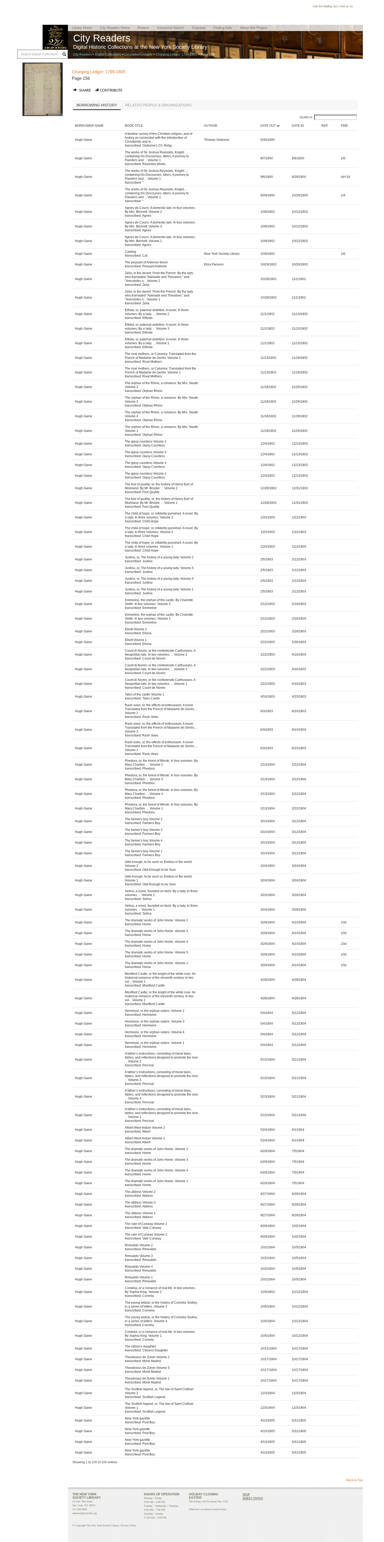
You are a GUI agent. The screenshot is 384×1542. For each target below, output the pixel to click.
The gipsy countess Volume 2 (145, 441)
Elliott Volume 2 (136, 629)
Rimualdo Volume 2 (139, 1245)
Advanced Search (170, 28)
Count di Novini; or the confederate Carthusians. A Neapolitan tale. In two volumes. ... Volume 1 (160, 682)
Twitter (361, 7)
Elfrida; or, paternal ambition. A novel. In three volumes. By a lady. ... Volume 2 (157, 312)
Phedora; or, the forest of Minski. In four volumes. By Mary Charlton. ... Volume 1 (161, 806)
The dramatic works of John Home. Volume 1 (156, 963)
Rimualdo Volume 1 (139, 1277)
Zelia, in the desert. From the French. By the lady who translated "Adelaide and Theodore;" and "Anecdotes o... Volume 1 (159, 295)
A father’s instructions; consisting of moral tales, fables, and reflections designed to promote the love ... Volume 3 (161, 1076)
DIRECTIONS (253, 1498)
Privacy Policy (128, 1525)
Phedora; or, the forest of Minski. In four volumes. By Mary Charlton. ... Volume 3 (161, 777)
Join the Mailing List (325, 6)
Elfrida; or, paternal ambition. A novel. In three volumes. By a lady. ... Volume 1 (157, 341)
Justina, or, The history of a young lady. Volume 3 (159, 568)
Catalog (130, 251)
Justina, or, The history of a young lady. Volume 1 (159, 589)
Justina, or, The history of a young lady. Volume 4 (159, 578)
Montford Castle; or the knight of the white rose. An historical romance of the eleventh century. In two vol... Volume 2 (160, 977)
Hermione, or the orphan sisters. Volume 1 (154, 1043)
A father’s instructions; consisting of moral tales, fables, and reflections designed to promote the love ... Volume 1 (161, 1113)
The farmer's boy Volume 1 (143, 851)
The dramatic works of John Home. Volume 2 (156, 920)
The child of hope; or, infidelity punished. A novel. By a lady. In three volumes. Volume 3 (161, 530)
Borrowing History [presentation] (97, 105)
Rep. (324, 126)
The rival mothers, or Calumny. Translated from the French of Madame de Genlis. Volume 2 (160, 356)
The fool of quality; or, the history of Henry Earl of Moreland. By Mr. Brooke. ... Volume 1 (159, 501)
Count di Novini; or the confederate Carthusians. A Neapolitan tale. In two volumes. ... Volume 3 (160, 667)
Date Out (268, 126)
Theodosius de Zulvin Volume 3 (147, 1368)
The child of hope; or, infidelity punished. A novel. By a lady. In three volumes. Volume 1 (161, 544)
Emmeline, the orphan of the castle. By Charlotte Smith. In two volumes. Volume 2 (159, 602)
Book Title (134, 126)
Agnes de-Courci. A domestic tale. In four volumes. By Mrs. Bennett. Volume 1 (160, 239)
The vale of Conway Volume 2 (146, 1224)
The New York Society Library (55, 37)
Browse (143, 28)
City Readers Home (115, 28)
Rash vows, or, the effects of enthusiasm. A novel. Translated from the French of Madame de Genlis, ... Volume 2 (161, 709)
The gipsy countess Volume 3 (145, 452)
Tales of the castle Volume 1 (144, 694)
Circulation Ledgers (138, 54)
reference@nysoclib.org (84, 1513)
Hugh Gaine (83, 140)
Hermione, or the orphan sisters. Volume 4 (154, 1032)
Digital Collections (108, 54)
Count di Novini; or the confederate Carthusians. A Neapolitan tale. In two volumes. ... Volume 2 (160, 652)
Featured (198, 28)
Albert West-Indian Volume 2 (145, 1127)
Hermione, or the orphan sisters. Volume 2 (154, 1011)
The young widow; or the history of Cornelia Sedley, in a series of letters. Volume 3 (161, 1304)
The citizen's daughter (140, 1346)
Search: (306, 117)
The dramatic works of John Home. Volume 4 (156, 942)
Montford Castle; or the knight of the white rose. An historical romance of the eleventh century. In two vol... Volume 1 (160, 996)
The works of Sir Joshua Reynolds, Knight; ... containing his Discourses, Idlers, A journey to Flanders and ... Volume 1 (157, 156)
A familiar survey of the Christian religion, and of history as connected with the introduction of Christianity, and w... (158, 137)
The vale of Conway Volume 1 (146, 1234)
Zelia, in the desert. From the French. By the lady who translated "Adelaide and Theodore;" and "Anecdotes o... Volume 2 (159, 277)
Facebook (356, 7)
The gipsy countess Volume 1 (145, 473)
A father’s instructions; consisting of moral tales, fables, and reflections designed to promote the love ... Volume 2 (161, 1057)
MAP (246, 1494)
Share (84, 90)
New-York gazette (137, 1418)
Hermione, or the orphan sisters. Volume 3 (154, 1021)
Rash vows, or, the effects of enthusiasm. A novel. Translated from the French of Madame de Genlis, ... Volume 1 (161, 746)
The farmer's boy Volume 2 (143, 819)
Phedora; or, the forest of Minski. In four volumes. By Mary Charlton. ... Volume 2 (161, 762)
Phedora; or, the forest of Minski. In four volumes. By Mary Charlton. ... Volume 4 (161, 792)
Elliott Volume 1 (136, 640)
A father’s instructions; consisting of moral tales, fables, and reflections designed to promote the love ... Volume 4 (161, 1094)
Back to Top (354, 1480)
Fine (344, 126)
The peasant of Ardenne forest (146, 262)
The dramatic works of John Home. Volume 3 (156, 931)
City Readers (82, 54)
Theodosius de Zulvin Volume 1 (147, 1378)
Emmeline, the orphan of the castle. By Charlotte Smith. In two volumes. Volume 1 (159, 616)
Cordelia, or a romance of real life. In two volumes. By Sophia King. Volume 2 (160, 1290)
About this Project (253, 28)
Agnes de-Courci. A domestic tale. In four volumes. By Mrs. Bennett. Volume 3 (160, 224)
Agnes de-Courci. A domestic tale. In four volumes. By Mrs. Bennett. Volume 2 (160, 210)
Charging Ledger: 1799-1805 (176, 54)
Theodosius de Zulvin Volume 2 (147, 1357)
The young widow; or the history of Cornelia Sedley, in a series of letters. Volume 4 (161, 1319)
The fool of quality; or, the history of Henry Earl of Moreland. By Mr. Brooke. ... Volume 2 (159, 486)
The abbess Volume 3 (140, 1202)
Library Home (82, 28)
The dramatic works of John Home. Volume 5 (156, 952)
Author (210, 126)
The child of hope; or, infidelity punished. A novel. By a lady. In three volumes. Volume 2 (161, 515)
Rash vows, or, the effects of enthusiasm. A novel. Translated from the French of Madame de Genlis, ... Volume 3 (161, 727)
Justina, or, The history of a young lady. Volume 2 (159, 557)
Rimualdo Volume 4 (139, 1266)
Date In (298, 126)
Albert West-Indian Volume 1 (145, 1138)
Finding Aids (222, 28)
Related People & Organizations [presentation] (158, 105)
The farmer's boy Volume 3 (143, 830)
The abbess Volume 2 (140, 1192)
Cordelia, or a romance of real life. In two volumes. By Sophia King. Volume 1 (160, 1334)
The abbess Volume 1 (140, 1213)
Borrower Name (89, 126)
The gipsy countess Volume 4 (145, 463)
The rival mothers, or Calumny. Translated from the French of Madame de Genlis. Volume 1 (160, 370)
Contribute (111, 90)
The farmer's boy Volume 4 (143, 840)
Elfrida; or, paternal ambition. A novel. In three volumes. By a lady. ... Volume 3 (157, 326)
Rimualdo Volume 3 (139, 1256)
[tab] (97, 105)
